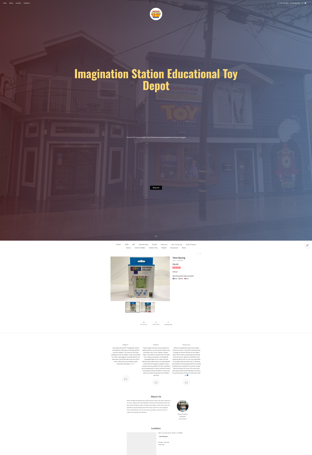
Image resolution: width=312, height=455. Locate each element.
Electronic (164, 244)
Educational (174, 248)
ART (133, 244)
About (11, 3)
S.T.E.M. (118, 244)
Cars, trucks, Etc (176, 244)
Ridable (164, 248)
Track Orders (156, 324)
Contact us (27, 3)
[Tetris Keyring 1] (147, 307)
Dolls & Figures (191, 244)
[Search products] (307, 245)
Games (128, 248)
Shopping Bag (168, 324)
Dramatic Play (143, 244)
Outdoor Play (153, 248)
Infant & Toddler (140, 248)
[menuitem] (198, 253)
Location (18, 3)
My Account (143, 324)
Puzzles (154, 244)
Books (184, 248)
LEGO (126, 244)
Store (4, 3)
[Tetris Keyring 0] (133, 307)
